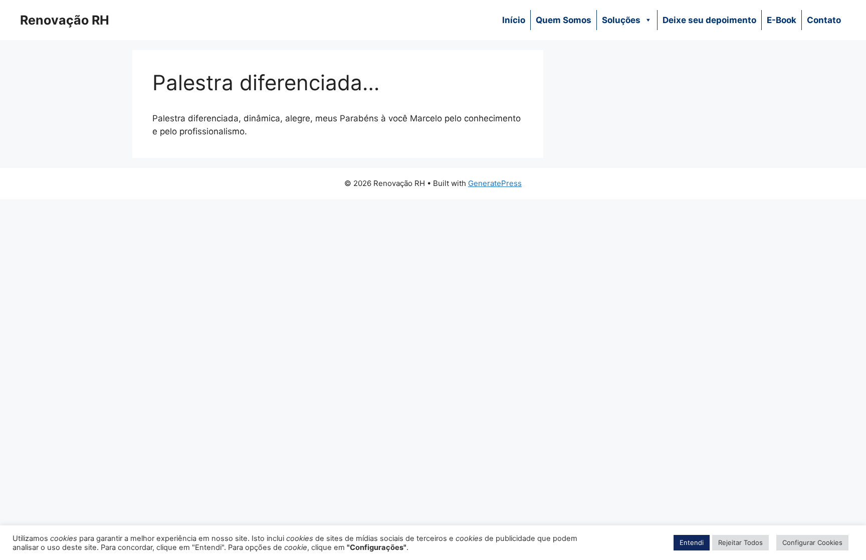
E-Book (781, 20)
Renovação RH (64, 20)
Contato (824, 20)
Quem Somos (563, 20)
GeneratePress (495, 183)
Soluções (621, 20)
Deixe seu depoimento (709, 20)
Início (513, 20)
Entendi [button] (692, 542)
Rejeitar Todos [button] (740, 542)
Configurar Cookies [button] (812, 542)
